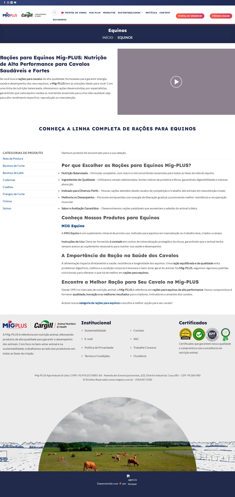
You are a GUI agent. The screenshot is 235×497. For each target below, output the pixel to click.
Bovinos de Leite (13, 172)
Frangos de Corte (14, 194)
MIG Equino (73, 226)
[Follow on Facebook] (4, 2)
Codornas (9, 179)
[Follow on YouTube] (15, 2)
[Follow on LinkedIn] (11, 2)
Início (107, 37)
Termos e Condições (97, 356)
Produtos (109, 12)
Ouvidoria (59, 19)
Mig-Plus (94, 12)
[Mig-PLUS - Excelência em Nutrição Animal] (24, 14)
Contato (165, 12)
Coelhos (8, 187)
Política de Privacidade (99, 347)
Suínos (7, 208)
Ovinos (7, 201)
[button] (55, 13)
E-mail (89, 339)
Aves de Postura (13, 158)
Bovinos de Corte (14, 165)
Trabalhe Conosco (144, 347)
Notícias (151, 12)
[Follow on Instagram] (8, 2)
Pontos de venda (75, 12)
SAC (136, 339)
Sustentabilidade (129, 12)
